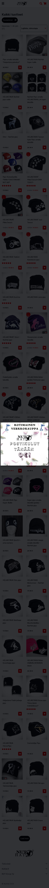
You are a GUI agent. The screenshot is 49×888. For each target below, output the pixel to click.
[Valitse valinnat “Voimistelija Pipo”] (44, 754)
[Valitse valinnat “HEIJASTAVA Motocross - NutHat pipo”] (44, 591)
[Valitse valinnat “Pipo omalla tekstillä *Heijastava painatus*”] (20, 67)
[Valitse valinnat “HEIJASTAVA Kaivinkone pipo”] (44, 268)
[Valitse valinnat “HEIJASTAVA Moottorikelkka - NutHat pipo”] (44, 631)
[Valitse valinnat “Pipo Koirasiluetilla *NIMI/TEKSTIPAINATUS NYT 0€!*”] (20, 190)
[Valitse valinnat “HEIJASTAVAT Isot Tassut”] (44, 228)
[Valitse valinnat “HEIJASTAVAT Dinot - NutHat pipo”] (20, 348)
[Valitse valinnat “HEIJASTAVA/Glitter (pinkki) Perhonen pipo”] (44, 388)
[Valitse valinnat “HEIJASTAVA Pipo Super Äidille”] (20, 511)
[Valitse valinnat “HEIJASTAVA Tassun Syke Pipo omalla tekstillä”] (44, 147)
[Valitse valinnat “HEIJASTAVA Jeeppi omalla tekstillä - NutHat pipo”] (44, 551)
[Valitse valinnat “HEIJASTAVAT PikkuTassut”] (20, 228)
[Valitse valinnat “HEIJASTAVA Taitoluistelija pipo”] (20, 791)
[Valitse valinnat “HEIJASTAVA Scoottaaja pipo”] (20, 671)
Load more (24, 838)
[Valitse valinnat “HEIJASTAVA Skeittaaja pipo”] (20, 631)
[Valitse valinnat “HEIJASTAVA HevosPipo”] (20, 754)
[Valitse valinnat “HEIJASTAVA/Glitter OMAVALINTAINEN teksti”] (44, 671)
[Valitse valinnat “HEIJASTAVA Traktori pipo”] (20, 268)
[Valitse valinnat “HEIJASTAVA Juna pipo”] (44, 308)
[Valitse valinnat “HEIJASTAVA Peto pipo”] (20, 591)
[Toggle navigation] (4, 3)
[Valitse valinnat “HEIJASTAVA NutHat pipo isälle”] (20, 107)
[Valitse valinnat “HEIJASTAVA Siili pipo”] (44, 791)
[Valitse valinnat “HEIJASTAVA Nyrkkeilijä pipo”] (20, 828)
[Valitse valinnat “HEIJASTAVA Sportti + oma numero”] (20, 551)
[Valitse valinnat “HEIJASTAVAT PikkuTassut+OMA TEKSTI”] (44, 190)
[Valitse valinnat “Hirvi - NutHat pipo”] (20, 147)
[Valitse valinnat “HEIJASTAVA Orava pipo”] (44, 828)
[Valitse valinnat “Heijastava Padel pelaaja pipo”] (20, 714)
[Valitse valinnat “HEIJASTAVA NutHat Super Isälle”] (44, 67)
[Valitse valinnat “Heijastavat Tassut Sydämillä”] (20, 471)
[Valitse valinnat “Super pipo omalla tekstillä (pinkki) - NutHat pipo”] (44, 511)
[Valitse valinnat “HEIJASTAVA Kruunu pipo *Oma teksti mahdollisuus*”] (44, 471)
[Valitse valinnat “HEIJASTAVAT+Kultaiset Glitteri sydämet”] (44, 428)
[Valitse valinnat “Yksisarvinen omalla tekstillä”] (44, 348)
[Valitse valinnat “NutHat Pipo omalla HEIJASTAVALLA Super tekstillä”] (44, 107)
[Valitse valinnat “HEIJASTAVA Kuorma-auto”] (20, 308)
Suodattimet (8, 20)
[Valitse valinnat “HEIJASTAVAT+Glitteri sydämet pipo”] (20, 428)
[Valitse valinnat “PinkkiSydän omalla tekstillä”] (20, 388)
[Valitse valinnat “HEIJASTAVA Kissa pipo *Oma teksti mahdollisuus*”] (44, 714)
